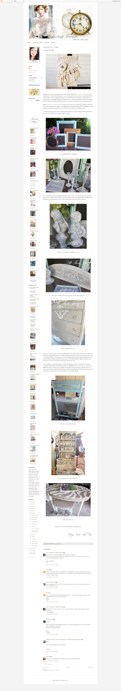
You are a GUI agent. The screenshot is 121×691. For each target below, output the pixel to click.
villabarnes (32, 332)
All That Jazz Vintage (37, 42)
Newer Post (46, 667)
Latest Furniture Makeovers (35, 531)
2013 (31, 510)
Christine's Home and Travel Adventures (34, 160)
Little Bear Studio (34, 171)
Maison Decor (33, 364)
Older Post (90, 667)
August (33, 524)
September (34, 521)
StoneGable (32, 291)
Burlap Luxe (33, 394)
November (34, 517)
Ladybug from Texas (34, 210)
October (34, 519)
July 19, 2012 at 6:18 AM (51, 564)
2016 (31, 504)
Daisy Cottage (33, 280)
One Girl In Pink (34, 190)
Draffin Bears (49, 619)
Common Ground (34, 128)
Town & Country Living (34, 295)
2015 (31, 506)
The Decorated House (33, 343)
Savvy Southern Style (33, 354)
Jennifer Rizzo (33, 302)
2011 (31, 548)
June (33, 534)
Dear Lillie (32, 316)
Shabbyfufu (33, 200)
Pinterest (53, 42)
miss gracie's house (34, 270)
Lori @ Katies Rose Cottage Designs (54, 552)
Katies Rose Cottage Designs (53, 104)
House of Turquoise (34, 445)
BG (47, 593)
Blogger (66, 680)
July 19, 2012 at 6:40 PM (51, 588)
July (33, 526)
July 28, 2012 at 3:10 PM (51, 661)
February (34, 543)
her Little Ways (33, 138)
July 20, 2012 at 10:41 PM (52, 634)
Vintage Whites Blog (34, 374)
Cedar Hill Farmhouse (32, 325)
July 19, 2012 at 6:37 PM (51, 577)
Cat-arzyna (32, 403)
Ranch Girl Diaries (50, 582)
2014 (31, 508)
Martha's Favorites (34, 231)
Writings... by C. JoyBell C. (33, 148)
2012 (31, 513)
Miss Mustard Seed (34, 287)
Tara (31, 68)
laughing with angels (33, 424)
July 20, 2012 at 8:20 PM (51, 614)
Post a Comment (48, 664)
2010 (31, 550)
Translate (33, 81)
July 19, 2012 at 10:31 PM (52, 602)
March (33, 541)
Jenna (47, 569)
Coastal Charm (33, 413)
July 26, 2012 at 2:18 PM (51, 651)
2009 (31, 553)
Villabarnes (74, 196)
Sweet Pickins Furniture (33, 320)
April (33, 539)
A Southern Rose (34, 260)
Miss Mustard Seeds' (80, 366)
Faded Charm (33, 384)
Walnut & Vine (33, 241)
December (34, 515)
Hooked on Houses (34, 329)
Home (29, 42)
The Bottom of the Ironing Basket (34, 455)
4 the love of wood (34, 306)
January (34, 545)
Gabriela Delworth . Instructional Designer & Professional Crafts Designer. (63, 639)
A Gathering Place (34, 180)
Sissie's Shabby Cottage (33, 220)
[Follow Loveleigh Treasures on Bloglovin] (35, 85)
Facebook (47, 42)
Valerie (47, 656)
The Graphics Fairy (34, 299)
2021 (31, 501)
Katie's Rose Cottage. (81, 94)
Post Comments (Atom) (54, 670)
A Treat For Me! (35, 528)
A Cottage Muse (33, 250)
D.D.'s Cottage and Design (34, 435)
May (33, 536)
